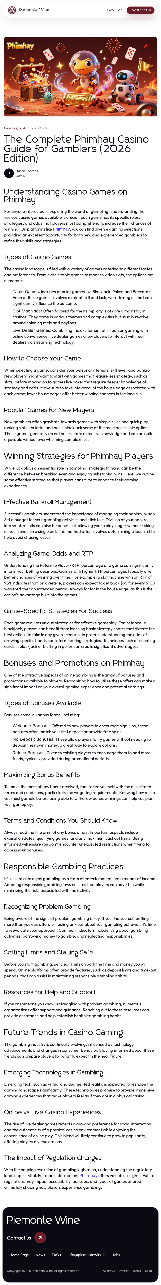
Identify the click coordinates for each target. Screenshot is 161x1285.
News (40, 1254)
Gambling (11, 128)
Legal (148, 1271)
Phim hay (88, 1175)
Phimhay (61, 229)
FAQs (56, 1254)
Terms (137, 1271)
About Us (109, 1271)
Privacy (124, 1271)
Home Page (19, 1254)
